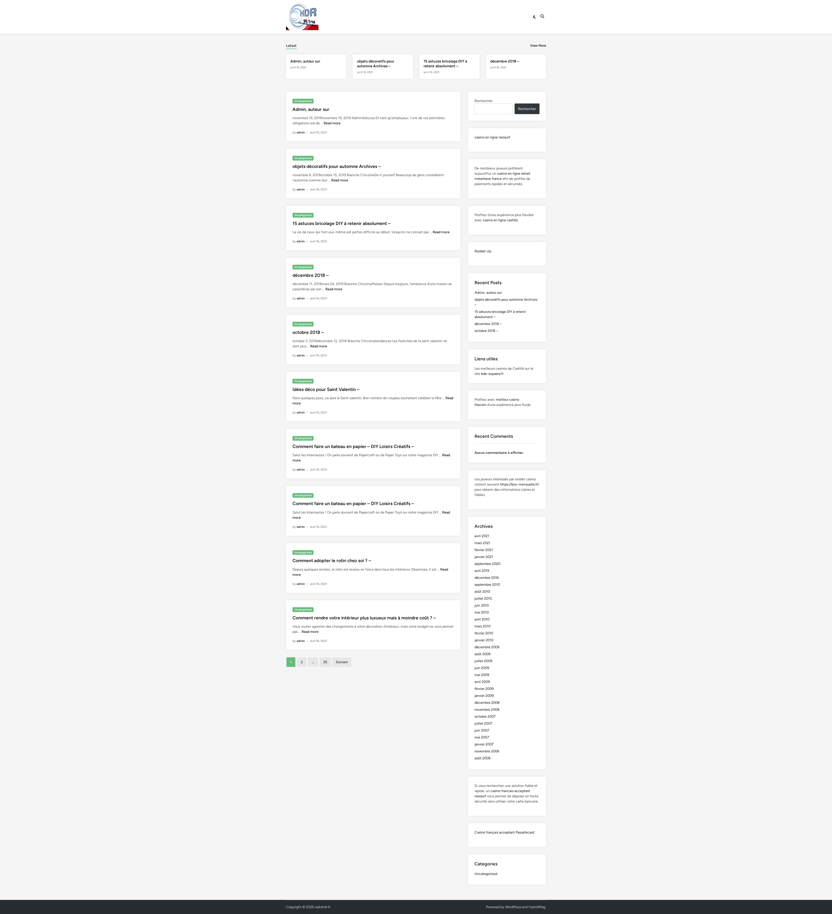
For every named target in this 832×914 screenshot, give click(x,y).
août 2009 (482, 654)
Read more (332, 123)
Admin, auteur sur (305, 61)
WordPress (513, 907)
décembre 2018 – (504, 61)
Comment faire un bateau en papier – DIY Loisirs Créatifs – (353, 446)
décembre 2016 (486, 578)
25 (325, 662)
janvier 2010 (483, 640)
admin (301, 132)
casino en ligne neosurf (492, 137)
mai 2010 (481, 612)
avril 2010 (481, 619)
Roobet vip (482, 251)
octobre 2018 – (308, 332)
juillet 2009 (483, 661)
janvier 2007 (484, 744)
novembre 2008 (486, 709)
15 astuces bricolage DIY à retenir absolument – (341, 223)
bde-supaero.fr (492, 374)
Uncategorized (303, 101)
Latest (291, 45)
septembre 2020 (487, 564)
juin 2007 (481, 730)
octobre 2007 (485, 716)
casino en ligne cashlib (500, 220)
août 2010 (482, 591)
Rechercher (483, 101)
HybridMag (536, 907)
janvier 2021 (483, 557)
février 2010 (483, 633)
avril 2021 (481, 536)
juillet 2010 (483, 598)
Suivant (342, 662)
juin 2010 (481, 605)
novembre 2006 (486, 751)
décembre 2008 (487, 703)
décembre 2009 (486, 647)
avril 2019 (481, 571)
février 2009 (484, 689)
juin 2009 (481, 668)
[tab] (291, 45)
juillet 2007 (483, 723)
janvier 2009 (484, 696)
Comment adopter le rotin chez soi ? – (331, 560)
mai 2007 (481, 737)
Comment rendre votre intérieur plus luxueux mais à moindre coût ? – (364, 617)
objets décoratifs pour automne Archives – (336, 166)
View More (538, 46)
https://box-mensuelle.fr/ (519, 484)
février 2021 (483, 550)
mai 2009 (481, 675)
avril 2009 (482, 682)
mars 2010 (482, 626)
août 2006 (482, 758)
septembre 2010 (487, 585)
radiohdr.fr (322, 907)
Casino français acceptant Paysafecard (504, 832)
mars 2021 (482, 543)
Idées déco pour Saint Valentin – (325, 389)
